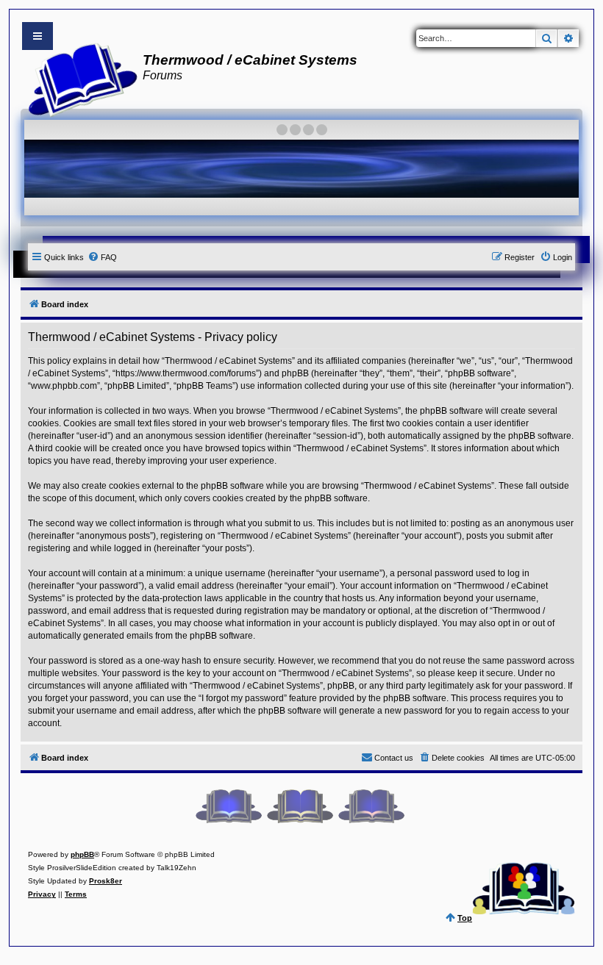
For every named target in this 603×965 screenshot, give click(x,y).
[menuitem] (102, 257)
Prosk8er (105, 881)
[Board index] (78, 78)
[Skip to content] (37, 36)
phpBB (82, 854)
